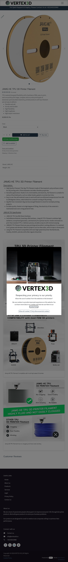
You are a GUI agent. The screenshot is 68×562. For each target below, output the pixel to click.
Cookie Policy (34, 307)
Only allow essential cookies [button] (40, 311)
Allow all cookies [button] (24, 311)
